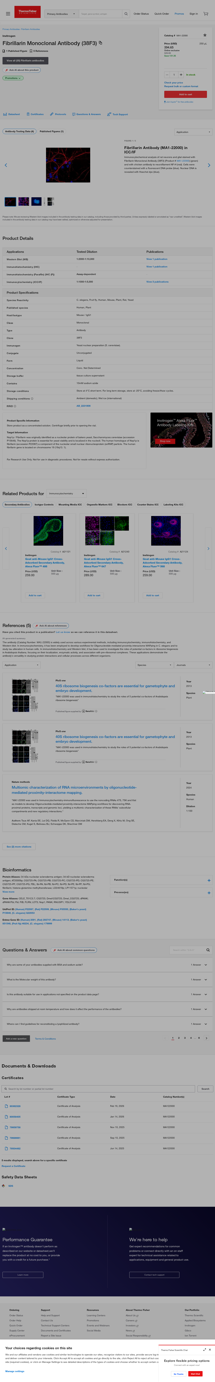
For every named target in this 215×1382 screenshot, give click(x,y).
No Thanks (178, 1374)
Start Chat (195, 1374)
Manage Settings (14, 1371)
